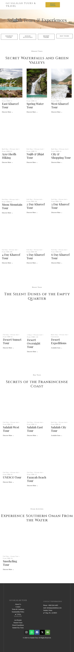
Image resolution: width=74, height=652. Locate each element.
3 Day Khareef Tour (60, 206)
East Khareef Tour (10, 105)
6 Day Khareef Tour (60, 256)
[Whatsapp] (31, 632)
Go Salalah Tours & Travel (21, 4)
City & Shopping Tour (61, 156)
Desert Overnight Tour (33, 343)
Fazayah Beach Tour (36, 479)
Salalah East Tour (35, 429)
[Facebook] (37, 632)
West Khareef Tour (60, 105)
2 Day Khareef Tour (36, 206)
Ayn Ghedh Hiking (9, 156)
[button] (63, 5)
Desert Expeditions (58, 341)
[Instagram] (26, 632)
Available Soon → (56, 348)
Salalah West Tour (11, 429)
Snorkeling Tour (10, 563)
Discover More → (7, 112)
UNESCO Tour (12, 477)
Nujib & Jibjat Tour (35, 156)
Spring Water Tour (35, 105)
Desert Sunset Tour (12, 341)
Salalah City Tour (58, 429)
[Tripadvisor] (47, 632)
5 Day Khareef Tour (36, 256)
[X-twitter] (42, 632)
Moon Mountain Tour (12, 206)
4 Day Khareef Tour (11, 256)
